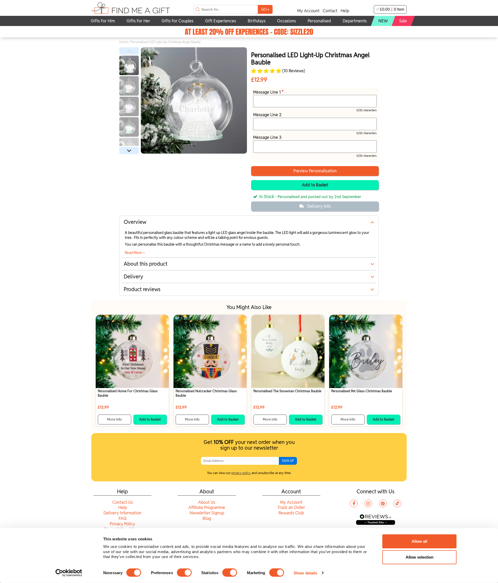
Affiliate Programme (206, 507)
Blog (207, 518)
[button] (129, 51)
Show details (305, 573)
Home (123, 42)
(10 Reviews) (293, 71)
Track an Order (291, 507)
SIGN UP (288, 461)
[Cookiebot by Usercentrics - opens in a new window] (69, 573)
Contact (330, 11)
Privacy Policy (122, 524)
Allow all (419, 541)
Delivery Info (319, 206)
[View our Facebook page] (354, 503)
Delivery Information (122, 513)
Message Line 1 (267, 92)
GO (265, 9)
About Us (206, 502)
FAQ (123, 518)
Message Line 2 (267, 114)
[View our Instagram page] (368, 503)
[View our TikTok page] (397, 503)
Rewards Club (291, 513)
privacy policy (241, 473)
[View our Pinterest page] (383, 503)
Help (345, 11)
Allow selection (419, 557)
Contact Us (122, 502)
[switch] (184, 572)
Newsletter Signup (207, 513)
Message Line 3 (267, 137)
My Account (308, 11)
